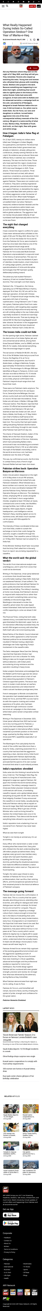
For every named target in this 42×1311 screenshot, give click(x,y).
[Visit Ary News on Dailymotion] (29, 1)
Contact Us (8, 1240)
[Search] (7, 6)
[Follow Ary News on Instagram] (18, 1)
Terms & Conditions (11, 1249)
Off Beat (26, 1272)
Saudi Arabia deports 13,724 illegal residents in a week (10, 1117)
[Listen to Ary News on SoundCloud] (39, 1)
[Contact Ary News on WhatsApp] (8, 1)
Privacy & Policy (9, 1252)
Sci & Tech (7, 1272)
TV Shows (26, 1267)
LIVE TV (32, 6)
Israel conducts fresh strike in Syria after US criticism (11, 1172)
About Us (7, 1243)
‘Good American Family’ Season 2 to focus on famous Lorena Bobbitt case (20, 1036)
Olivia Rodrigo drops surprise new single (19, 1056)
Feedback (7, 1238)
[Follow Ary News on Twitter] (13, 1)
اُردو (38, 6)
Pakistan (7, 1264)
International (8, 1267)
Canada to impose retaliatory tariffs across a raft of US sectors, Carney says (10, 1154)
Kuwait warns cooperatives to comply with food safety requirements (30, 1117)
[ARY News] (21, 5)
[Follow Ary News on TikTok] (34, 1)
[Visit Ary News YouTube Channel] (24, 1)
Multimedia (27, 1264)
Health (6, 1278)
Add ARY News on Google (30, 43)
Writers (6, 1246)
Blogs (25, 1275)
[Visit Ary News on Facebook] (3, 1)
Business (7, 1269)
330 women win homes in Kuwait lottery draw (9, 1135)
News (8, 1008)
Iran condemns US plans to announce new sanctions (29, 1172)
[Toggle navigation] (3, 6)
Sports (25, 1269)
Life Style (7, 1275)
